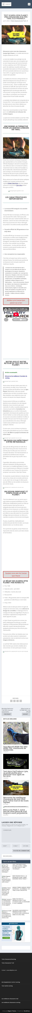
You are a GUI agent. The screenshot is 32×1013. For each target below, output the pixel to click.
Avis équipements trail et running (11, 982)
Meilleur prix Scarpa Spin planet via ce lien (16, 301)
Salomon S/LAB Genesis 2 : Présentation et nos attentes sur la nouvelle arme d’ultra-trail (21, 912)
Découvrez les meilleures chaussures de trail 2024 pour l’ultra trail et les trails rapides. (16, 799)
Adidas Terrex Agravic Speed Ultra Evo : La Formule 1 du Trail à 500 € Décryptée (21, 889)
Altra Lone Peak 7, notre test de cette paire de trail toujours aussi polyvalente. (15, 811)
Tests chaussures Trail (8, 963)
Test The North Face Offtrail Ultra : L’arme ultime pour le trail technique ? (20, 867)
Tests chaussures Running (9, 959)
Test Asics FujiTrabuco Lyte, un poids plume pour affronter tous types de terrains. (15, 773)
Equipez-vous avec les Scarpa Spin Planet (16, 574)
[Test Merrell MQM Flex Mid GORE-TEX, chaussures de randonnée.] (16, 733)
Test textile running (7, 986)
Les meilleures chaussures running (11, 1002)
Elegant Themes (12, 1011)
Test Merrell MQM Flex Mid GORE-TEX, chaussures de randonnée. (15, 748)
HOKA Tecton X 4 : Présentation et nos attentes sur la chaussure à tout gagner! (21, 901)
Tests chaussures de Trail (18, 21)
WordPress (27, 1011)
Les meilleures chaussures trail (10, 998)
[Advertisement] (16, 340)
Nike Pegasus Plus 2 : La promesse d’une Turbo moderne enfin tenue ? (20, 877)
